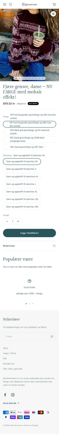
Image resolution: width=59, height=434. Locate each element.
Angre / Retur (9, 353)
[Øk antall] (18, 221)
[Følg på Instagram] (13, 395)
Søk (5, 358)
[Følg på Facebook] (5, 395)
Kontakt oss (9, 363)
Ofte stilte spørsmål (12, 368)
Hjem (5, 348)
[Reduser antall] (7, 221)
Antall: (6, 215)
